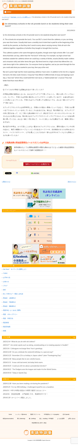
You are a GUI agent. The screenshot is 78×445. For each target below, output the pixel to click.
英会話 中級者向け (9, 302)
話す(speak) (66, 414)
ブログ (5, 285)
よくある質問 (60, 418)
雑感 (4, 331)
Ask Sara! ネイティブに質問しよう (21, 17)
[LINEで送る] (35, 173)
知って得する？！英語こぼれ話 (13, 294)
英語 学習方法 (8, 318)
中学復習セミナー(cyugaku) (51, 414)
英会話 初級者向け (9, 306)
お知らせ (6, 281)
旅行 (4, 290)
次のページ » (72, 181)
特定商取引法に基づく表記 (39, 423)
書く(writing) (32, 418)
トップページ (5, 17)
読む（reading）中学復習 (46, 418)
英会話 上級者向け (9, 298)
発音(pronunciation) (8, 418)
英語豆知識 (6, 326)
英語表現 (6, 322)
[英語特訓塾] (18, 6)
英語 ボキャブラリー (10, 314)
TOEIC (5, 273)
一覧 (74, 337)
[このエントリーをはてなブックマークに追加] (17, 173)
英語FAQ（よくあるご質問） (12, 310)
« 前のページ (6, 181)
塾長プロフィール (35, 414)
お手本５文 (6, 277)
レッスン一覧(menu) (21, 414)
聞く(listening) (21, 418)
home (10, 414)
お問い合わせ (71, 418)
